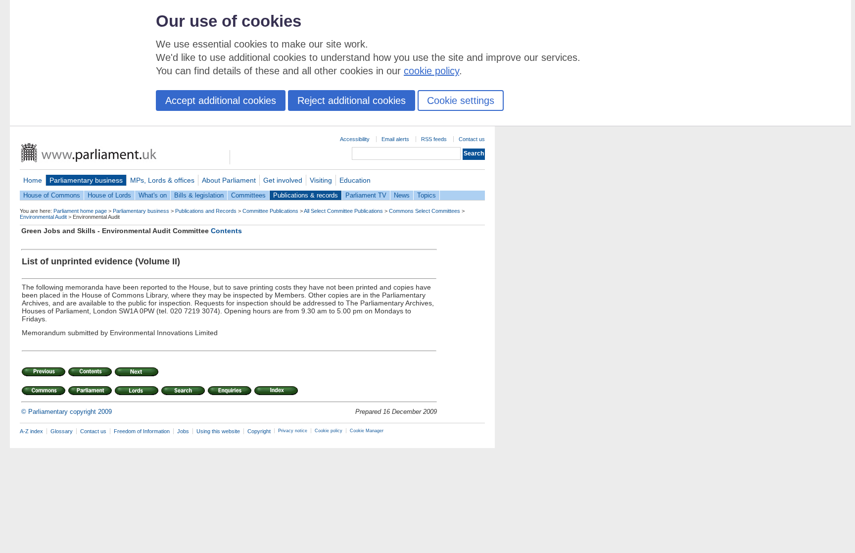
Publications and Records (206, 211)
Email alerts (395, 139)
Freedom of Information (142, 431)
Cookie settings (460, 100)
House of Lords (109, 195)
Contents (226, 231)
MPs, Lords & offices (162, 180)
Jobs (183, 431)
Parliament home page (80, 211)
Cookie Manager (366, 430)
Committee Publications (270, 211)
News (402, 195)
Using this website (218, 431)
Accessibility (355, 139)
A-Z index (31, 431)
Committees (248, 195)
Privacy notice (292, 430)
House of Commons (51, 195)
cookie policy (431, 70)
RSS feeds (434, 139)
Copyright (259, 431)
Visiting (321, 180)
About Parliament (229, 180)
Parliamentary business (86, 180)
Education (355, 180)
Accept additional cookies (220, 100)
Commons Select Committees (424, 211)
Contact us (472, 139)
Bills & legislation (199, 195)
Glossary (61, 431)
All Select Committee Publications (343, 211)
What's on (153, 195)
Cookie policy (328, 430)
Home (32, 180)
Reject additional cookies (351, 100)
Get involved (282, 180)
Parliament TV (365, 195)
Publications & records (305, 195)
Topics (426, 195)
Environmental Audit (43, 217)
